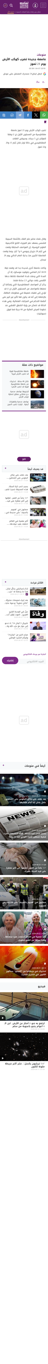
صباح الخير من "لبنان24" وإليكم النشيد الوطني (18, 636)
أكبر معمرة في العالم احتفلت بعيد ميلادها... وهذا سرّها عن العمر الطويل (18, 522)
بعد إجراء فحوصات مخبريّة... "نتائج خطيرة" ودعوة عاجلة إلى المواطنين (16, 602)
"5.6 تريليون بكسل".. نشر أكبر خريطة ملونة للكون (25, 1065)
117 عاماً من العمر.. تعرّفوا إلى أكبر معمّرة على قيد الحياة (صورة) (16, 499)
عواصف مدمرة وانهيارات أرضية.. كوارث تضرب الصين (18, 403)
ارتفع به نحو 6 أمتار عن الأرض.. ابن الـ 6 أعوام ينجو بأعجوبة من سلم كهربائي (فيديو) (24, 1026)
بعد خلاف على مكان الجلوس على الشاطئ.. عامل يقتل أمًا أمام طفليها (16, 476)
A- (43, 82)
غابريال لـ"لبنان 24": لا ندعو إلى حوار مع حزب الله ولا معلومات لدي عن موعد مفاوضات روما (16, 625)
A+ (38, 82)
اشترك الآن (10, 12)
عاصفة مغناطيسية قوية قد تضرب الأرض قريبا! (19, 372)
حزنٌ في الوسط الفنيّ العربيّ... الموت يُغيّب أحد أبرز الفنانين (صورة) (17, 613)
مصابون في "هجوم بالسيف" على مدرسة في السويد (17, 511)
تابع (24, 459)
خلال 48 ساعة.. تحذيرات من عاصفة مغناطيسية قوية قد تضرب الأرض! (19, 384)
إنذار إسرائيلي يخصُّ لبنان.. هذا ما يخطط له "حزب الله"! (16, 590)
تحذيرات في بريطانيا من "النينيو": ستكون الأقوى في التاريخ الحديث (26, 973)
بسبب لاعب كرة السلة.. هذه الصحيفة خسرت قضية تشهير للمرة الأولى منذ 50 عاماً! (16, 488)
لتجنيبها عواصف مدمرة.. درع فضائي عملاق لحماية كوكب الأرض (18, 394)
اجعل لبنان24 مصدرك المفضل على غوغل (22, 74)
